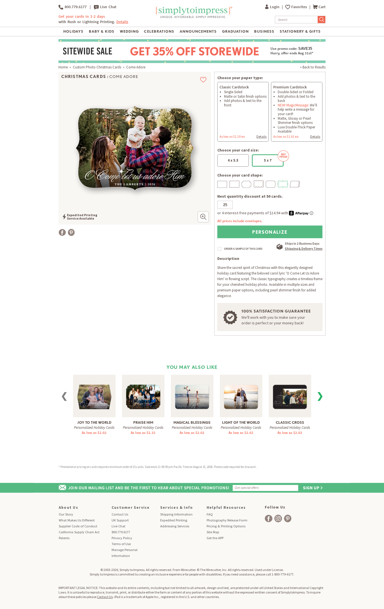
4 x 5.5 (233, 160)
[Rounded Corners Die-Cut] (271, 183)
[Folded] (295, 183)
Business (264, 31)
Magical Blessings (192, 422)
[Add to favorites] (203, 80)
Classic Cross (290, 422)
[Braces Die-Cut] (283, 183)
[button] (203, 216)
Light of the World (241, 422)
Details (261, 136)
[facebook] (268, 518)
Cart (322, 7)
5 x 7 (268, 160)
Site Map (213, 532)
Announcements (198, 31)
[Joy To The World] (94, 393)
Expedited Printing (173, 520)
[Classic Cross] (290, 393)
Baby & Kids (101, 31)
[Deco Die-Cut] (246, 183)
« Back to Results (313, 67)
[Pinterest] (71, 232)
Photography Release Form (227, 520)
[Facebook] (62, 232)
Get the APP (215, 538)
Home (63, 67)
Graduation (235, 31)
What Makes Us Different (77, 520)
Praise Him (143, 422)
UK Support (120, 520)
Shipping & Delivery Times (303, 248)
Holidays (73, 31)
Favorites (299, 7)
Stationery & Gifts (300, 31)
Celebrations (159, 31)
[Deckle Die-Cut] (234, 183)
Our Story (66, 514)
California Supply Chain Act (79, 532)
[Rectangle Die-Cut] (222, 183)
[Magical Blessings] (192, 393)
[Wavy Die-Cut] (259, 183)
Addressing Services (174, 526)
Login (275, 7)
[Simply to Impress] (193, 17)
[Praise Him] (143, 393)
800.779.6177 (75, 7)
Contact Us (120, 514)
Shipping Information (176, 514)
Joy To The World (94, 422)
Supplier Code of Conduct (78, 526)
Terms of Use (121, 544)
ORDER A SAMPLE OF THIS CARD (243, 249)
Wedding (129, 31)
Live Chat (107, 7)
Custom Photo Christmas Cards (97, 67)
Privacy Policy (122, 538)
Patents (64, 538)
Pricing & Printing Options (226, 526)
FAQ (210, 514)
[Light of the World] (241, 393)
